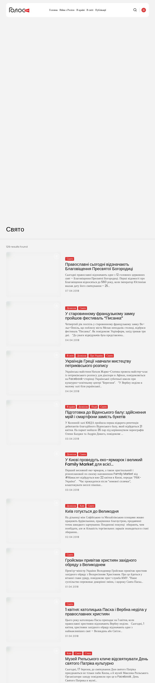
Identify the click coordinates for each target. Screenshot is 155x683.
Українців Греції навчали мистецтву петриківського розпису (98, 363)
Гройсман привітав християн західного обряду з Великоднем (100, 562)
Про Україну (96, 355)
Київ (82, 505)
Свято (70, 258)
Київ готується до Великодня (92, 511)
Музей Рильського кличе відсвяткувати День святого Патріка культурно (106, 661)
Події (94, 406)
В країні (80, 10)
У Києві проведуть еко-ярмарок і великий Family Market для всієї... (103, 462)
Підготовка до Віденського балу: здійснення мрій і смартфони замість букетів (105, 414)
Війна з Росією (67, 10)
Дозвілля (71, 308)
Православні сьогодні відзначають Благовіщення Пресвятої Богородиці (99, 266)
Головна (53, 10)
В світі (90, 10)
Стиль (88, 653)
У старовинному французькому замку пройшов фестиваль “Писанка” (100, 316)
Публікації (100, 10)
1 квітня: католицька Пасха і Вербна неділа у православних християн (106, 612)
